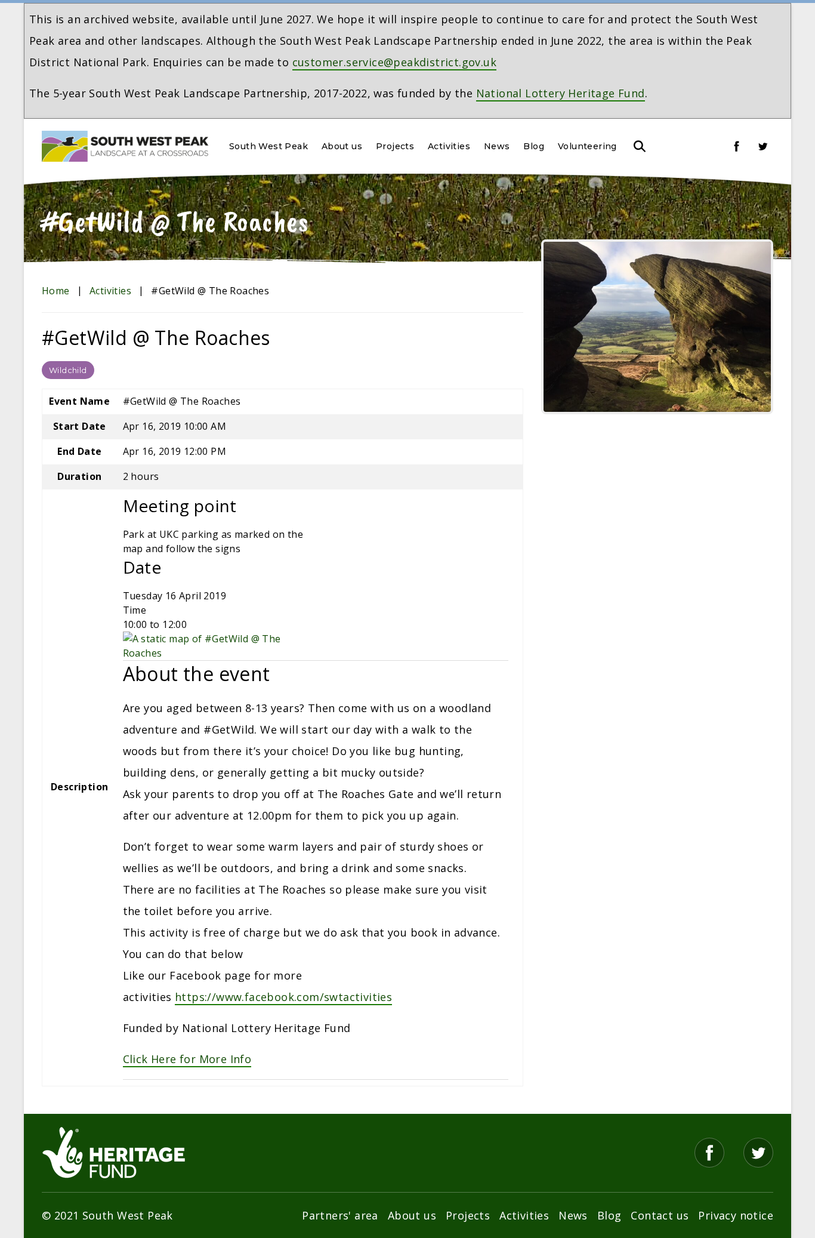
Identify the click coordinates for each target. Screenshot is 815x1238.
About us (342, 146)
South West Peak (268, 146)
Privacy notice (735, 1215)
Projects (395, 146)
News (497, 146)
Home (56, 290)
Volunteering (587, 146)
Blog (533, 146)
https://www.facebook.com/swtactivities (283, 997)
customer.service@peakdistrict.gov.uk (394, 62)
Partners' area (340, 1215)
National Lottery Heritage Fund (560, 93)
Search (640, 146)
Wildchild (68, 370)
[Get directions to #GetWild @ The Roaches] (216, 644)
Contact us (660, 1215)
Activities (449, 146)
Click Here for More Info (187, 1059)
